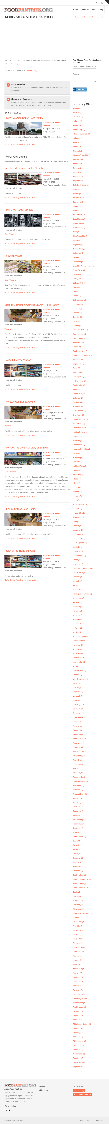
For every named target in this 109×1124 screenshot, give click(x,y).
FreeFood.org (78, 1091)
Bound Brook (79, 219)
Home (75, 10)
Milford (77, 624)
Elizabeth (78, 360)
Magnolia (77, 577)
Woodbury (78, 1058)
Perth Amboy (79, 751)
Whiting (77, 1033)
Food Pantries (28, 11)
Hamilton (77, 441)
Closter (77, 296)
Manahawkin (79, 590)
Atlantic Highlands (81, 134)
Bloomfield (78, 202)
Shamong (78, 858)
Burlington (78, 253)
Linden (77, 560)
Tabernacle (78, 909)
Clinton (77, 291)
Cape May (78, 262)
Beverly (77, 194)
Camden (78, 257)
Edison (77, 347)
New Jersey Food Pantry (88, 17)
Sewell (77, 854)
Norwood (77, 696)
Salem (76, 841)
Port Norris (78, 786)
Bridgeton (78, 240)
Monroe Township (81, 641)
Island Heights (80, 504)
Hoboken (77, 487)
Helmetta (77, 458)
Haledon (77, 436)
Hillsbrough (78, 475)
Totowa (77, 935)
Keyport (77, 526)
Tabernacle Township (82, 913)
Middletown (78, 619)
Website (12, 234)
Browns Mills (79, 249)
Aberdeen (78, 108)
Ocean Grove (79, 717)
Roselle (77, 832)
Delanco (77, 313)
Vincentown (79, 969)
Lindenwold (78, 564)
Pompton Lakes (80, 781)
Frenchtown (79, 394)
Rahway (77, 798)
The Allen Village (13, 255)
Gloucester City (80, 419)
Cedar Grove (79, 270)
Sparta (77, 892)
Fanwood (77, 372)
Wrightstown (79, 1067)
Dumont (77, 326)
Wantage (77, 986)
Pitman (77, 769)
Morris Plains (79, 654)
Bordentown (79, 215)
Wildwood (78, 1037)
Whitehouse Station (82, 1024)
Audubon (77, 138)
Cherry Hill (78, 279)
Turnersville (79, 947)
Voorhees (78, 977)
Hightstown (78, 470)
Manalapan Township (82, 594)
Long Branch (79, 573)
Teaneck (77, 918)
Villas (76, 964)
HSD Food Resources (82, 1094)
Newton (77, 688)
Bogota (77, 206)
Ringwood (78, 815)
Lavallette (78, 547)
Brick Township (80, 236)
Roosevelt (78, 828)
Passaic (77, 730)
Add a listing (97, 10)
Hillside (77, 483)
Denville (77, 317)
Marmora (77, 611)
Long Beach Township (83, 568)
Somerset (78, 871)
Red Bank (78, 807)
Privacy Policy (10, 1106)
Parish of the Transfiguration (19, 550)
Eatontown (78, 343)
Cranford (77, 309)
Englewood (78, 364)
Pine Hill (77, 760)
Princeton (78, 790)
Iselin (76, 500)
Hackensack (79, 424)
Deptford (77, 321)
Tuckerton (78, 943)
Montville (77, 649)
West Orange (79, 1007)
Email (6, 234)
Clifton (76, 287)
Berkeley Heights (81, 185)
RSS (5, 1110)
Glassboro (78, 406)
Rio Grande (78, 820)
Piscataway (79, 764)
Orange (77, 722)
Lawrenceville (79, 556)
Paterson (78, 734)
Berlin (76, 189)
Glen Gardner (79, 411)
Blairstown (78, 198)
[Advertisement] (54, 37)
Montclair (78, 645)
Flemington (78, 377)
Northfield (78, 692)
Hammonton (79, 445)
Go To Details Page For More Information (20, 144)
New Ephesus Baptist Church (20, 401)
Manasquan (79, 598)
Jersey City (79, 513)
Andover (77, 121)
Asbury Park (79, 125)
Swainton (78, 905)
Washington (79, 994)
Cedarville (78, 274)
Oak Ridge (78, 705)
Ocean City (78, 713)
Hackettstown (79, 428)
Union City (78, 952)
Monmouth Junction (82, 636)
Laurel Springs (80, 543)
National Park (79, 671)
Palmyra (77, 726)
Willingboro (78, 1045)
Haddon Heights (80, 432)
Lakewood (78, 534)
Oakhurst (78, 709)
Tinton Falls (79, 922)
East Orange (79, 338)
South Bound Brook (82, 879)
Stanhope (78, 901)
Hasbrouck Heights (82, 449)
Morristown (78, 658)
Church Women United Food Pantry (23, 117)
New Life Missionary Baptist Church (23, 168)
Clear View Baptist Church (18, 209)
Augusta (77, 142)
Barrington (78, 159)
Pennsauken (79, 743)
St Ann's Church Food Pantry (20, 508)
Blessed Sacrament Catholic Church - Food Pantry (31, 304)
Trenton (77, 939)
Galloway (78, 398)
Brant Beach (79, 228)
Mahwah (77, 581)
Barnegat (77, 151)
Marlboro (77, 607)
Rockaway (78, 824)
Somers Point (79, 866)
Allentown (78, 117)
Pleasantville (79, 777)
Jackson (77, 509)
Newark (77, 683)
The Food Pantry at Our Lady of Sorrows (26, 447)
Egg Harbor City (80, 351)
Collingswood (79, 300)
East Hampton (80, 334)
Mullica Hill (78, 666)
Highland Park (80, 466)
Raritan (77, 803)
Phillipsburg (79, 756)
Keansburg (78, 517)
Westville (78, 1016)
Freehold (77, 389)
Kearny (77, 521)
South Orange (79, 884)
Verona (77, 960)
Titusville (77, 926)
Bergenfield (78, 181)
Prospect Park (80, 794)
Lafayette (78, 530)
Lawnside (78, 551)
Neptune (77, 675)
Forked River (79, 381)
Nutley (76, 700)
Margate (77, 602)
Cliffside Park (79, 283)
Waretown (78, 990)
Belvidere (78, 176)
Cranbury (78, 304)
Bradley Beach (80, 223)
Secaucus (78, 849)
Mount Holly (79, 662)
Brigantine (78, 245)
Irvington (77, 496)
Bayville (77, 168)
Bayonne (77, 164)
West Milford (79, 1003)
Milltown (77, 628)
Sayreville (78, 845)
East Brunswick (80, 330)
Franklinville (79, 385)
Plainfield (78, 773)
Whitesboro (78, 1028)
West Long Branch (81, 999)
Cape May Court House (83, 266)
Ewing (76, 368)
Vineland (77, 973)
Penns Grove (79, 739)
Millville (77, 632)
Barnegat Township (81, 155)
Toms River (79, 930)
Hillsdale (77, 479)
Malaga (77, 585)
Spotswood (78, 896)
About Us (85, 10)
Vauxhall (77, 956)
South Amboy (79, 875)
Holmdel (77, 492)
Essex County (31, 71)
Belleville (77, 172)
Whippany (78, 1020)
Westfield (78, 1011)
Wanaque (78, 981)
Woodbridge (79, 1054)
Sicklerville (78, 862)
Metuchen (78, 615)
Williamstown (79, 1041)
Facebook (9, 1110)
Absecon (77, 113)
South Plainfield (80, 888)
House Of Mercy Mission (17, 360)
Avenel (77, 147)
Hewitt (76, 462)
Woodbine (78, 1050)
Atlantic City (79, 130)
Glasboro (78, 402)
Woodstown (79, 1062)
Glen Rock (78, 415)
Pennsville (78, 747)
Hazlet (76, 453)
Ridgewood (78, 811)
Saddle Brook (79, 837)
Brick (76, 232)
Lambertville (79, 539)
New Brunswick (80, 679)
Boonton (77, 211)
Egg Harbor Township (82, 355)
